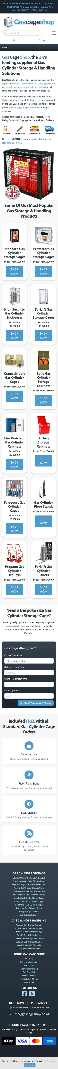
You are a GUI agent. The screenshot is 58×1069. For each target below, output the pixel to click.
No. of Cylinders (12, 690)
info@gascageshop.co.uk (32, 1014)
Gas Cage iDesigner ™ (29, 914)
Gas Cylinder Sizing (29, 968)
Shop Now (14, 271)
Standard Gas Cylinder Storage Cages (29, 877)
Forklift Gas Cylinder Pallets (29, 935)
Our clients (29, 965)
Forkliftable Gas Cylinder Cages (29, 904)
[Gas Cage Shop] (29, 21)
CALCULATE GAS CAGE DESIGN (36, 703)
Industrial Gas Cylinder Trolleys (29, 928)
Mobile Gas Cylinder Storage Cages (29, 898)
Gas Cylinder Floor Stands (29, 948)
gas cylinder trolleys (35, 87)
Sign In (45, 40)
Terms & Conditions (29, 978)
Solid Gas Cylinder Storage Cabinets (29, 891)
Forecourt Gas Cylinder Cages (29, 908)
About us (29, 958)
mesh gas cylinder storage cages (26, 83)
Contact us (29, 982)
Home (4, 47)
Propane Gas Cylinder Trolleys (29, 925)
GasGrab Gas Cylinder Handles (29, 941)
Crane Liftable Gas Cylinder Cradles (29, 938)
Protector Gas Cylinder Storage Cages (29, 881)
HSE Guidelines (29, 975)
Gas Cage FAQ (29, 972)
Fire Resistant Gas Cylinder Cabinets (29, 894)
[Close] (55, 3)
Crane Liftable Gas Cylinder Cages (29, 901)
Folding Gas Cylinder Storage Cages (29, 888)
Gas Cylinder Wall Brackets (29, 945)
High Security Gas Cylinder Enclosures (29, 884)
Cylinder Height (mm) (14, 667)
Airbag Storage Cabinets (29, 911)
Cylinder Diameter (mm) (15, 678)
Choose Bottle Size (13, 655)
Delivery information (29, 962)
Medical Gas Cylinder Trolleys (29, 931)
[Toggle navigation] (54, 33)
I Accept (29, 1065)
